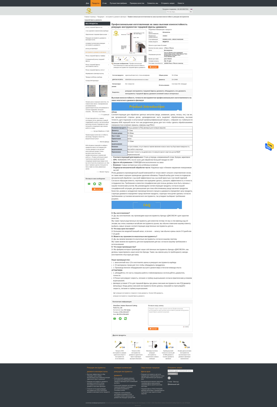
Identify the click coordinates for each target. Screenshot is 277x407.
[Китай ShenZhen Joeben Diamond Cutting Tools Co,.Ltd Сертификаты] (91, 91)
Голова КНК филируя (92, 80)
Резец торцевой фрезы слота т (95, 70)
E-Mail (170, 382)
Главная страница (90, 17)
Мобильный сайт (174, 384)
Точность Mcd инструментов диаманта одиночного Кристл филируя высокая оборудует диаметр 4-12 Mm (136, 355)
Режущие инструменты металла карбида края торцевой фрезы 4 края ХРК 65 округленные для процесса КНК (152, 377)
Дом (87, 3)
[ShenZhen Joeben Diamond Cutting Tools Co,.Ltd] (89, 10)
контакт (154, 67)
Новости (181, 3)
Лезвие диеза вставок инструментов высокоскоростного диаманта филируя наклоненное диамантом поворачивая (184, 356)
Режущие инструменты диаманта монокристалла (96, 39)
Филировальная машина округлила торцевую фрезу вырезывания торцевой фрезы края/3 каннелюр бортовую (152, 384)
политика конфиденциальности (95, 403)
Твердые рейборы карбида (94, 77)
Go (191, 12)
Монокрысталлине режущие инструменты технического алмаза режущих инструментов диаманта (152, 356)
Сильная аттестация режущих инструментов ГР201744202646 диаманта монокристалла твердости (98, 390)
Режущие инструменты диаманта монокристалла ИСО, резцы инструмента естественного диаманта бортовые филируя (97, 384)
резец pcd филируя (92, 48)
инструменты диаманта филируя (116, 17)
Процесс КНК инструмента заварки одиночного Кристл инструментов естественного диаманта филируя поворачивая (119, 356)
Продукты (95, 3)
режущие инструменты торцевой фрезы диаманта (128, 296)
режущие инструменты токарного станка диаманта (132, 293)
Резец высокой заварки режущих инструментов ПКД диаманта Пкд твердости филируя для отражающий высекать (125, 380)
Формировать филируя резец (95, 73)
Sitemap (176, 382)
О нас (104, 3)
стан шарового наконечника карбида (97, 31)
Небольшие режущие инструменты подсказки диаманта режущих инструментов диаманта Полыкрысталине (125, 388)
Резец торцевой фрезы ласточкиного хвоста (93, 65)
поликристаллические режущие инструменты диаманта (95, 44)
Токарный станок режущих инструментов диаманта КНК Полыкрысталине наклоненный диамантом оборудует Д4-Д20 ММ (124, 395)
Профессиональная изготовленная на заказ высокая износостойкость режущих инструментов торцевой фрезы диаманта (129, 65)
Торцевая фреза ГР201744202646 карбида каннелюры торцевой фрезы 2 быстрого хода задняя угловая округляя (152, 391)
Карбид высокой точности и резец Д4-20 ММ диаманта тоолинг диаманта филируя (168, 354)
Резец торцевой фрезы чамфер (95, 56)
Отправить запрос (168, 3)
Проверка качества (137, 3)
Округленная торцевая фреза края (96, 34)
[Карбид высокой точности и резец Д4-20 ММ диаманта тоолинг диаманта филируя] (168, 344)
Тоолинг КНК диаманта (156, 293)
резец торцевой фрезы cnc (94, 27)
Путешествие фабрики (118, 3)
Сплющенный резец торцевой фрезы (95, 60)
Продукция (100, 17)
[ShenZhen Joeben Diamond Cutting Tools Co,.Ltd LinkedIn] (169, 378)
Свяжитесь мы (152, 3)
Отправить (172, 374)
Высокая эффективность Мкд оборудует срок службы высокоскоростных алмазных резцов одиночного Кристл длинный (98, 377)
